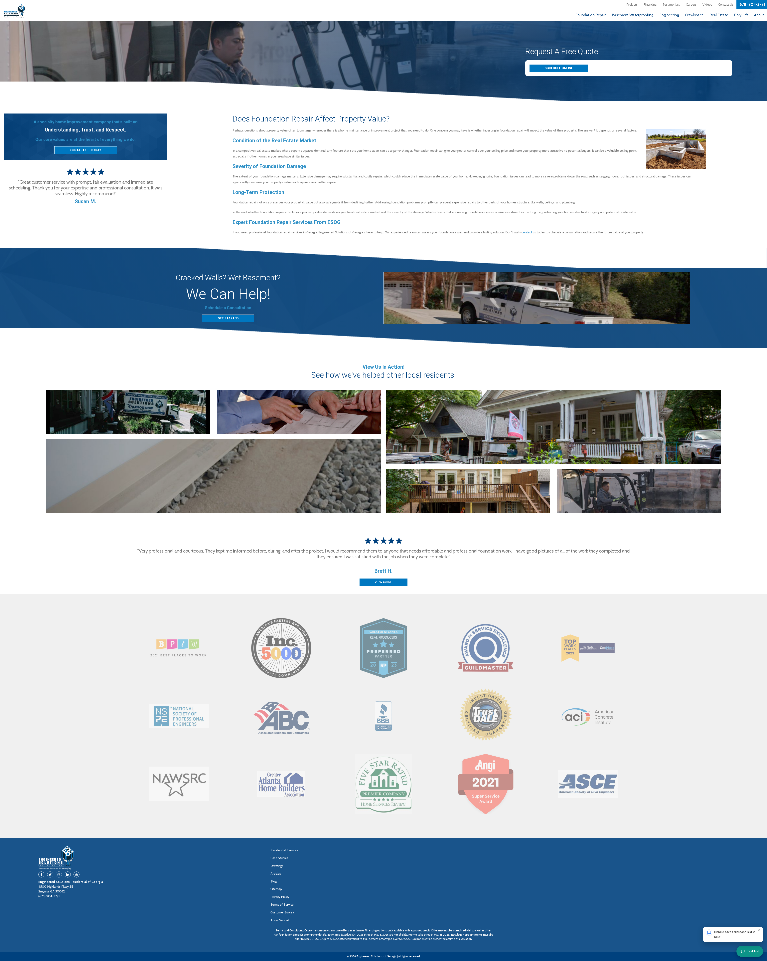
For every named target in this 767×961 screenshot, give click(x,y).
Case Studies (279, 858)
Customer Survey (282, 912)
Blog (273, 881)
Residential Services (284, 850)
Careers (691, 4)
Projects (632, 4)
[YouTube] (76, 874)
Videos (707, 4)
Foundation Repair (590, 15)
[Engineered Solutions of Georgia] (34, 11)
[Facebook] (41, 874)
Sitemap (276, 889)
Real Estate (718, 15)
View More (383, 582)
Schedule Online (559, 68)
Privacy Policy (279, 897)
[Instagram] (59, 874)
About (759, 15)
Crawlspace (694, 15)
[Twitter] (50, 874)
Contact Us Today (85, 150)
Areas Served (279, 920)
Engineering (669, 15)
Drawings (276, 866)
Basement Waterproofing (632, 15)
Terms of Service (282, 904)
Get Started (228, 318)
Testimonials (671, 4)
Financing (650, 4)
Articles (275, 873)
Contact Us (725, 4)
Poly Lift (741, 15)
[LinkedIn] (68, 874)
